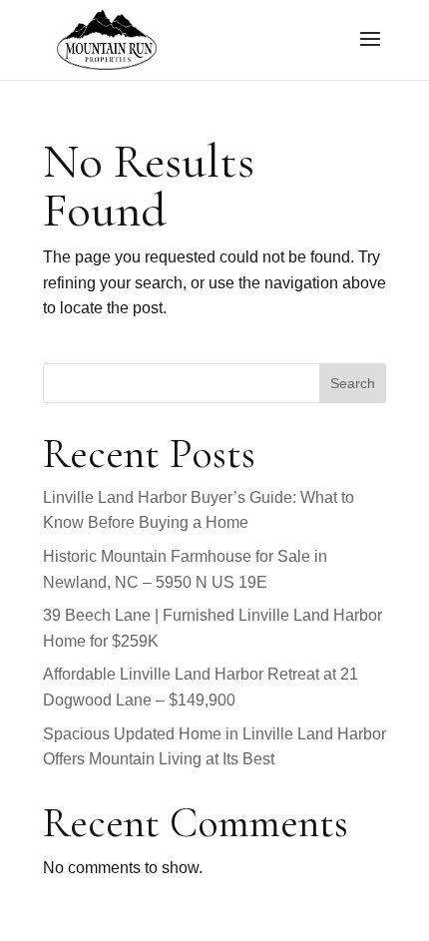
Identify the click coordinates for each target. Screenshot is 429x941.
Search (352, 383)
